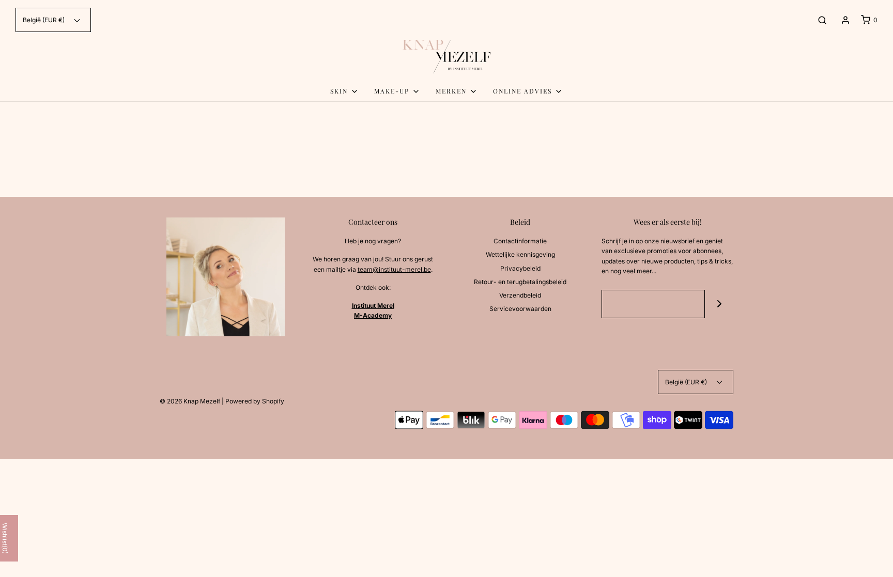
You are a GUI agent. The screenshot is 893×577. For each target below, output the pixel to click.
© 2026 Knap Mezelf (190, 401)
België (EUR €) (44, 20)
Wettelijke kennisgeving (520, 254)
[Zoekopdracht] (822, 20)
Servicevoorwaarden (520, 309)
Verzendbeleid (520, 295)
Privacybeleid (520, 268)
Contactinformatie (520, 241)
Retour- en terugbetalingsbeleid (520, 282)
